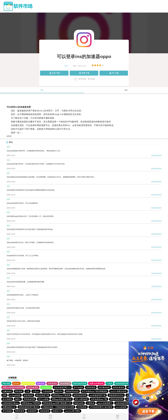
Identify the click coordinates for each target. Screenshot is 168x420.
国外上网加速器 (81, 399)
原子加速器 (78, 387)
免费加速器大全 (9, 407)
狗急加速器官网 (79, 383)
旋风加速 (40, 383)
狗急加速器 (79, 403)
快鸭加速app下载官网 (61, 395)
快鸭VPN (58, 391)
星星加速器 (19, 411)
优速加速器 (44, 411)
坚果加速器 (52, 383)
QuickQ (16, 383)
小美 (27, 391)
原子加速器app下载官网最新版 (94, 391)
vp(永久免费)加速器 (118, 391)
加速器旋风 (28, 395)
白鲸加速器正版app (11, 403)
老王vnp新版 (43, 399)
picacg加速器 (15, 395)
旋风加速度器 (28, 383)
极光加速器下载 (42, 395)
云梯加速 (90, 403)
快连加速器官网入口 (62, 387)
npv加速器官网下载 (98, 395)
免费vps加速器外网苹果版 (13, 387)
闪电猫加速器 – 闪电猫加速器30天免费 (58, 407)
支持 (152, 155)
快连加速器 (46, 387)
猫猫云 (18, 399)
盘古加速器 (7, 399)
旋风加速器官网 (80, 395)
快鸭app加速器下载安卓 (62, 399)
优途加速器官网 (122, 383)
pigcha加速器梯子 (105, 403)
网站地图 (6, 383)
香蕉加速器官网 (116, 399)
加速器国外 (32, 411)
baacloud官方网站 (72, 411)
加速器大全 (57, 411)
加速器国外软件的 (116, 395)
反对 (158, 155)
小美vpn (36, 391)
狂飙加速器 (7, 391)
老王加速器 (7, 411)
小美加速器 (47, 391)
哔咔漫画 (18, 391)
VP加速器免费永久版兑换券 (101, 407)
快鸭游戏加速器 (72, 391)
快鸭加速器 (90, 387)
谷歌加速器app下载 (99, 399)
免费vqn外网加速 (96, 383)
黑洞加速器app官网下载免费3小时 (57, 403)
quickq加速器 (121, 407)
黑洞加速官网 (29, 399)
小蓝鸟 (109, 383)
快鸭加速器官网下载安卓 (29, 407)
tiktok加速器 (65, 383)
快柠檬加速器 (104, 387)
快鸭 (4, 395)
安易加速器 (81, 407)
